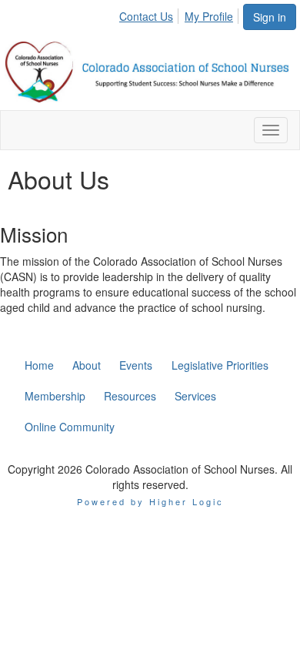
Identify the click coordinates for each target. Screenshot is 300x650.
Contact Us (146, 16)
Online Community (70, 426)
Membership (55, 396)
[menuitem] (150, 14)
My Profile (209, 16)
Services (195, 396)
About (86, 365)
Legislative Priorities (220, 365)
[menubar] (180, 14)
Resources (130, 396)
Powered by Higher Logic (150, 501)
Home (39, 365)
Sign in (269, 17)
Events (135, 365)
